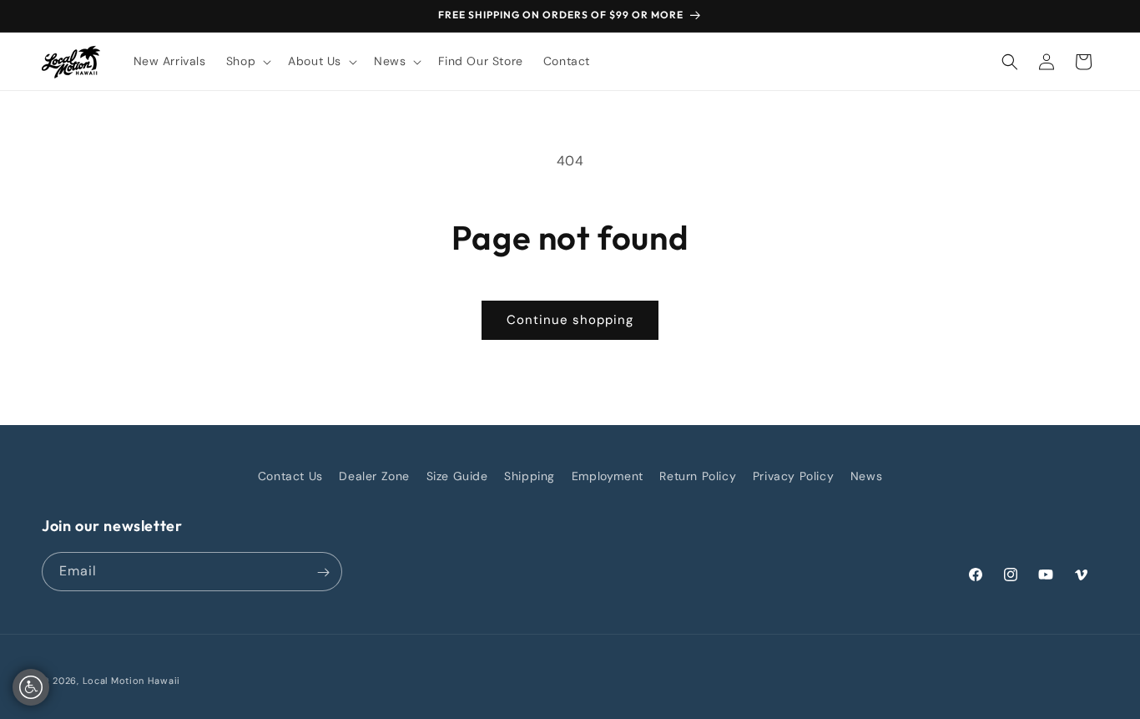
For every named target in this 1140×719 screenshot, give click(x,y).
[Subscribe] (323, 572)
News (866, 476)
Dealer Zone (374, 476)
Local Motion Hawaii (131, 680)
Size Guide (457, 476)
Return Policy (697, 476)
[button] (247, 60)
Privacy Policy (793, 476)
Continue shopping (570, 319)
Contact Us (290, 476)
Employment (607, 476)
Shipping (529, 476)
